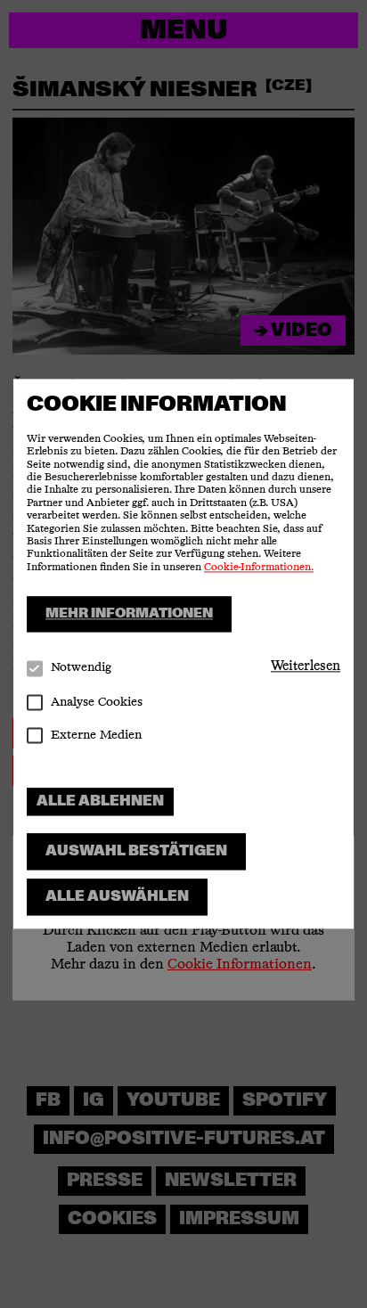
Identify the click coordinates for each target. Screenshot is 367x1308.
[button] (305, 666)
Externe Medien (96, 735)
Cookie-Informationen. (259, 567)
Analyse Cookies (97, 702)
